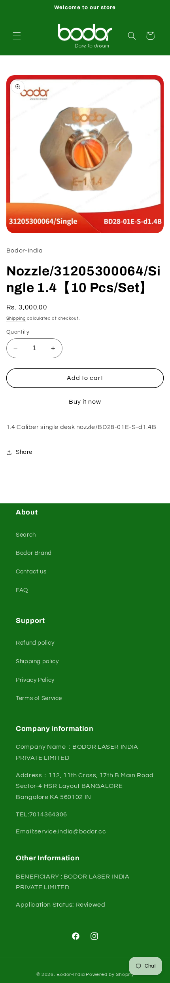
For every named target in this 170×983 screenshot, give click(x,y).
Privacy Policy (35, 680)
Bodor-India (71, 974)
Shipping (16, 318)
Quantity (17, 332)
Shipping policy (37, 661)
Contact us (31, 572)
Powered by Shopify (110, 974)
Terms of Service (39, 698)
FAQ (22, 590)
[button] (17, 36)
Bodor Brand (34, 553)
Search (26, 535)
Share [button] (24, 452)
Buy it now (85, 402)
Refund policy (35, 643)
